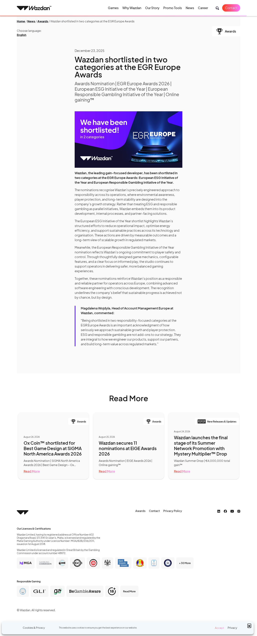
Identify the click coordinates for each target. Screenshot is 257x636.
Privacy (232, 628)
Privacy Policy (172, 511)
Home (21, 21)
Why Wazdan (131, 8)
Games (113, 8)
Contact (231, 8)
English (21, 35)
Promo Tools (172, 8)
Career (203, 8)
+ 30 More (185, 563)
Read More (32, 471)
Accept (219, 627)
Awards (42, 21)
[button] (249, 625)
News (190, 8)
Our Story (152, 8)
